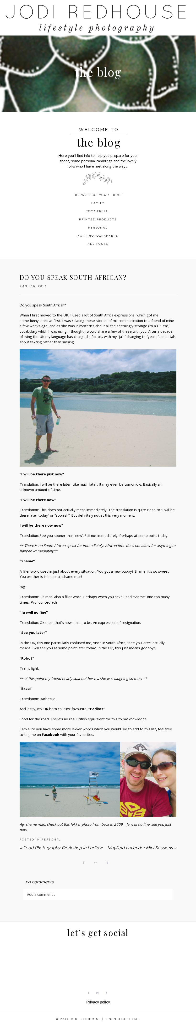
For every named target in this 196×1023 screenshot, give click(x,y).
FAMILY (98, 203)
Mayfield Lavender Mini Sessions (141, 847)
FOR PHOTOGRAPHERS (98, 235)
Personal (51, 839)
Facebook (50, 734)
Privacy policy (98, 1002)
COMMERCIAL (98, 211)
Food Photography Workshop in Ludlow (61, 847)
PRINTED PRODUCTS (98, 219)
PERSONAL (98, 227)
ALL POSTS (98, 243)
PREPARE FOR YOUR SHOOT (98, 195)
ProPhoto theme (122, 1019)
